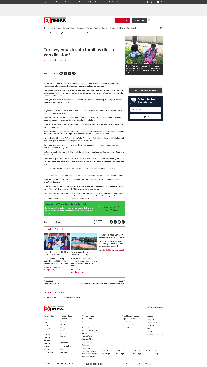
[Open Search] (161, 28)
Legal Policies (69, 364)
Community (122, 20)
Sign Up (146, 117)
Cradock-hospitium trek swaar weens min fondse (111, 236)
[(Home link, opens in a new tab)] (54, 308)
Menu (50, 2)
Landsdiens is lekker (51, 283)
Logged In (60, 297)
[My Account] (157, 28)
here (90, 208)
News (52, 33)
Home (46, 33)
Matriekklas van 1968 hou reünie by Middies (56, 253)
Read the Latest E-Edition (145, 90)
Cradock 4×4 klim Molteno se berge (80, 253)
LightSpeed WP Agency (143, 364)
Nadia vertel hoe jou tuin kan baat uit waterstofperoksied (103, 283)
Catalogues (139, 20)
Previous (49, 280)
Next (121, 280)
